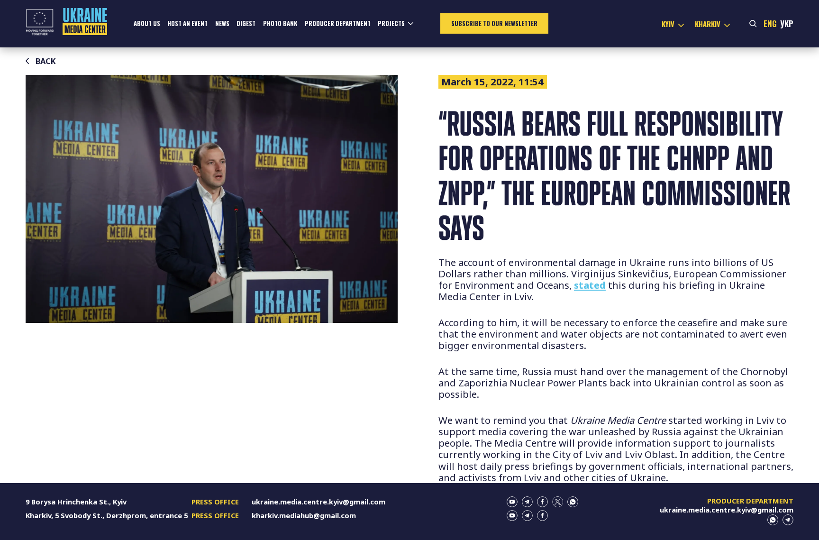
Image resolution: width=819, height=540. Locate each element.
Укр (786, 23)
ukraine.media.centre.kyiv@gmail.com (318, 501)
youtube (512, 501)
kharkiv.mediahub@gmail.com (304, 515)
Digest (246, 23)
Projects (391, 23)
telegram (527, 501)
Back (46, 61)
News (222, 23)
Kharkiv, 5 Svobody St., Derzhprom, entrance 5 (107, 515)
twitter (557, 501)
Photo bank (280, 23)
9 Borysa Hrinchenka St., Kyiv (76, 501)
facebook (542, 501)
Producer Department (338, 23)
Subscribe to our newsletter (494, 23)
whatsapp (572, 501)
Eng (770, 23)
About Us (147, 23)
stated (590, 285)
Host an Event (187, 23)
